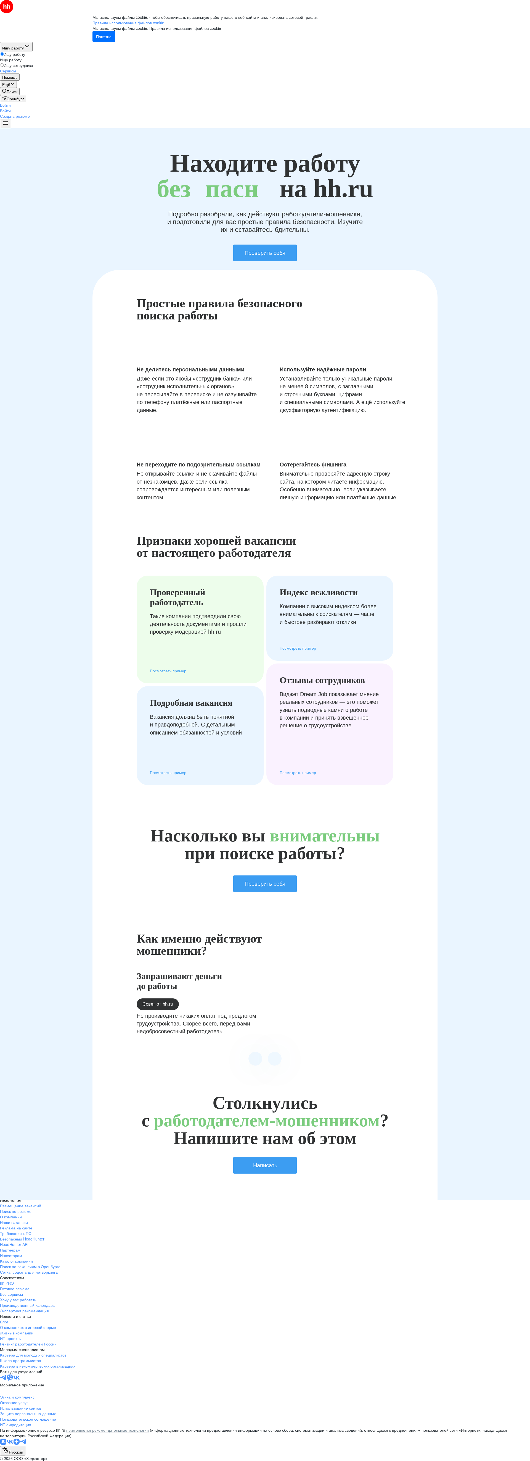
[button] (5, 105)
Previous (255, 1059)
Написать (265, 1165)
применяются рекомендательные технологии (107, 1430)
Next (275, 1059)
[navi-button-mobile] (5, 123)
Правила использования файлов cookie (185, 28)
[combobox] (12, 1450)
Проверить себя (265, 253)
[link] (10, 91)
